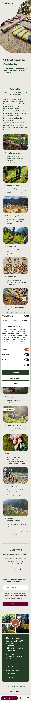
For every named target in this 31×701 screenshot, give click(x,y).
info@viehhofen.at (15, 563)
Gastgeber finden (11, 698)
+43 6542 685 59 (17, 561)
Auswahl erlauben (15, 378)
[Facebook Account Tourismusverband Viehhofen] (10, 569)
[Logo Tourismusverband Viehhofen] (8, 3)
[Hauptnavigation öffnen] (27, 698)
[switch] (26, 354)
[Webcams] (21, 698)
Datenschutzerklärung (19, 593)
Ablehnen (15, 383)
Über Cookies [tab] (25, 320)
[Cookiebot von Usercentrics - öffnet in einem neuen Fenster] (22, 316)
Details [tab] (15, 320)
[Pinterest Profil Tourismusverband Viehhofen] (20, 569)
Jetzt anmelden (15, 604)
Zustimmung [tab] (5, 320)
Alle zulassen (15, 372)
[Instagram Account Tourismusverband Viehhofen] (15, 569)
